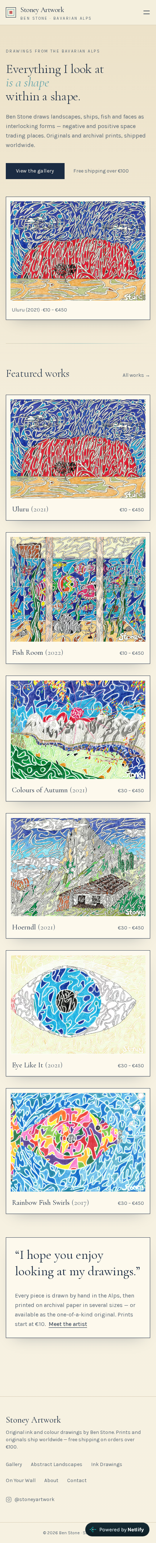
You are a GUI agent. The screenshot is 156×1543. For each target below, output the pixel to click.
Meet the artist (68, 1323)
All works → (136, 375)
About (51, 1480)
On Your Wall (21, 1480)
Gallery (14, 1464)
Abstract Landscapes (56, 1464)
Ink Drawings (106, 1464)
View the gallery (35, 171)
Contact (77, 1480)
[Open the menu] (147, 12)
